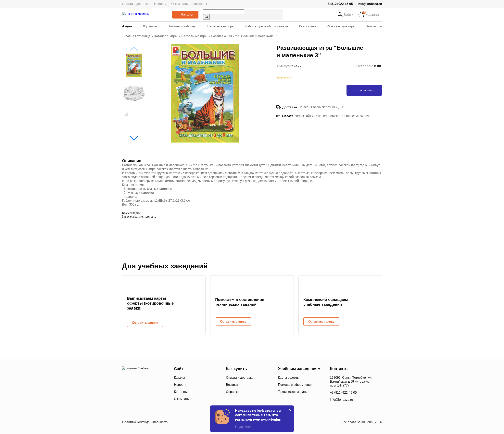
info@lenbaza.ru (370, 4)
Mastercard (126, 398)
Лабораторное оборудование (266, 26)
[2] (280, 78)
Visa (139, 398)
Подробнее (243, 426)
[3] (283, 78)
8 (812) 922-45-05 (340, 4)
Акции (127, 26)
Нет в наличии (364, 90)
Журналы (150, 26)
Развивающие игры (341, 26)
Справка (232, 391)
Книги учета (307, 26)
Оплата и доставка (135, 4)
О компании (180, 4)
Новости (160, 4)
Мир (155, 398)
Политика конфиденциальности (145, 422)
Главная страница (137, 36)
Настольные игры (194, 36)
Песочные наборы (220, 26)
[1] (277, 78)
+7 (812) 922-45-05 (343, 392)
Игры (173, 36)
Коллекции (374, 26)
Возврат (232, 384)
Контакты (200, 4)
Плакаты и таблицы (182, 26)
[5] (289, 78)
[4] (286, 78)
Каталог (187, 14)
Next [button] (133, 138)
